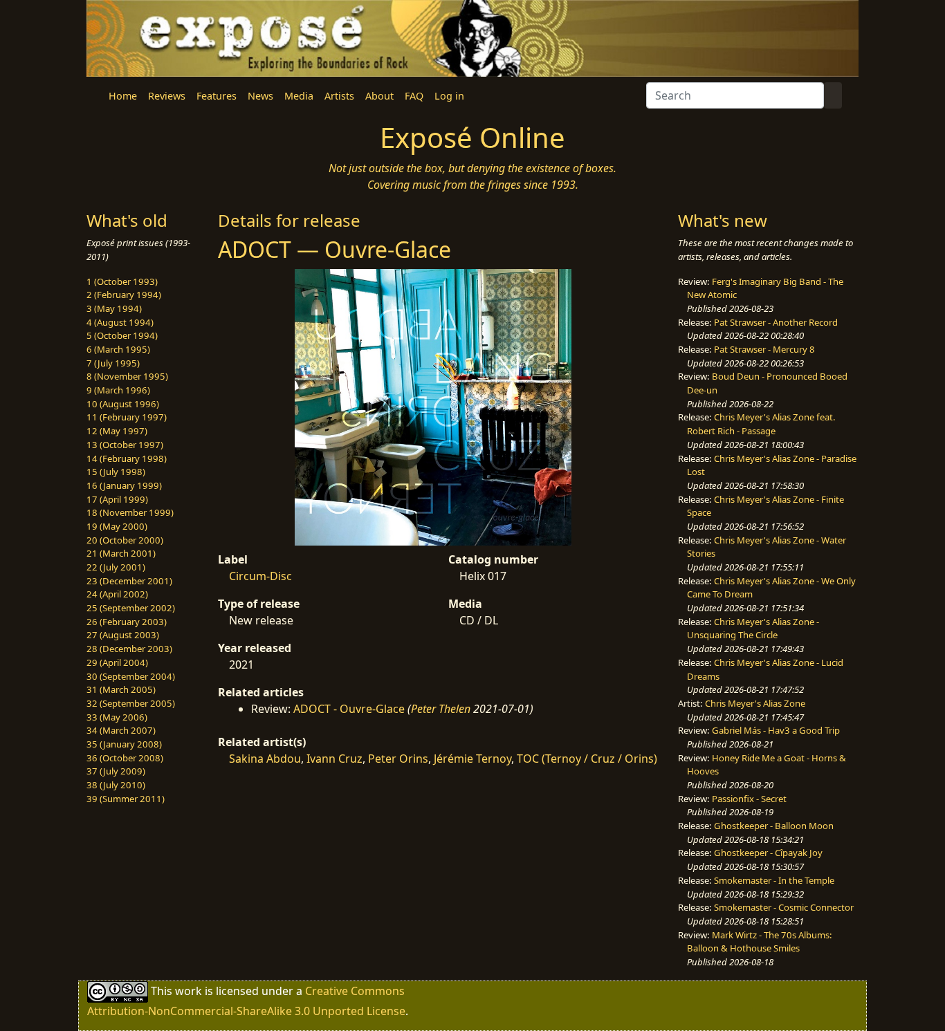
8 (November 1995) (127, 376)
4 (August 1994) (120, 322)
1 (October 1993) (122, 281)
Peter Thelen (440, 708)
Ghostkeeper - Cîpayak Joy (768, 852)
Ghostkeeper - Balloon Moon (774, 825)
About (379, 95)
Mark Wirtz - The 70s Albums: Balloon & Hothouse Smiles (759, 942)
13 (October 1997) (124, 444)
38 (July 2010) (115, 785)
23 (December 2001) (129, 581)
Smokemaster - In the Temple (774, 880)
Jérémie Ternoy (472, 758)
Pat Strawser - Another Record (776, 322)
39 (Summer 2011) (125, 798)
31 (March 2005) (121, 689)
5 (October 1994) (122, 335)
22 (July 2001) (115, 567)
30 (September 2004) (130, 676)
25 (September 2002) (130, 608)
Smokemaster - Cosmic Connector (784, 907)
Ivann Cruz (334, 758)
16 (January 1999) (124, 485)
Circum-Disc (260, 576)
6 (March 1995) (118, 349)
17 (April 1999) (117, 499)
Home (123, 95)
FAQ (414, 95)
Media (298, 95)
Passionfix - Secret (749, 798)
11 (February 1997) (126, 417)
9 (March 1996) (118, 390)
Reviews (166, 95)
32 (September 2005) (130, 703)
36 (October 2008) (124, 758)
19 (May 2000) (116, 526)
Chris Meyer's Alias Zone (755, 703)
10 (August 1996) (122, 404)
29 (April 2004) (117, 662)
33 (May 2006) (116, 717)
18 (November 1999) (130, 512)
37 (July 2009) (115, 771)
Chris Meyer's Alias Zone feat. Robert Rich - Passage (761, 424)
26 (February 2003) (126, 621)
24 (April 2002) (117, 594)
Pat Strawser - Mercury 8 (764, 349)
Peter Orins (398, 758)
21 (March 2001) (121, 553)
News (260, 95)
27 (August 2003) (122, 635)
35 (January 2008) (124, 744)
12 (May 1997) (116, 431)
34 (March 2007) (121, 730)
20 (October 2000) (124, 540)
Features (216, 95)
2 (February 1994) (123, 294)
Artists (339, 95)
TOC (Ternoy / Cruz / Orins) (587, 758)
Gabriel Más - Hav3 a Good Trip (776, 730)
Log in (449, 95)
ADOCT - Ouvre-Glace (349, 708)
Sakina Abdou (265, 758)
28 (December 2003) (129, 648)
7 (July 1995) (113, 363)
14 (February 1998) (126, 458)
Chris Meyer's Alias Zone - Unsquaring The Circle (753, 628)
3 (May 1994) (114, 308)
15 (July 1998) (115, 471)
